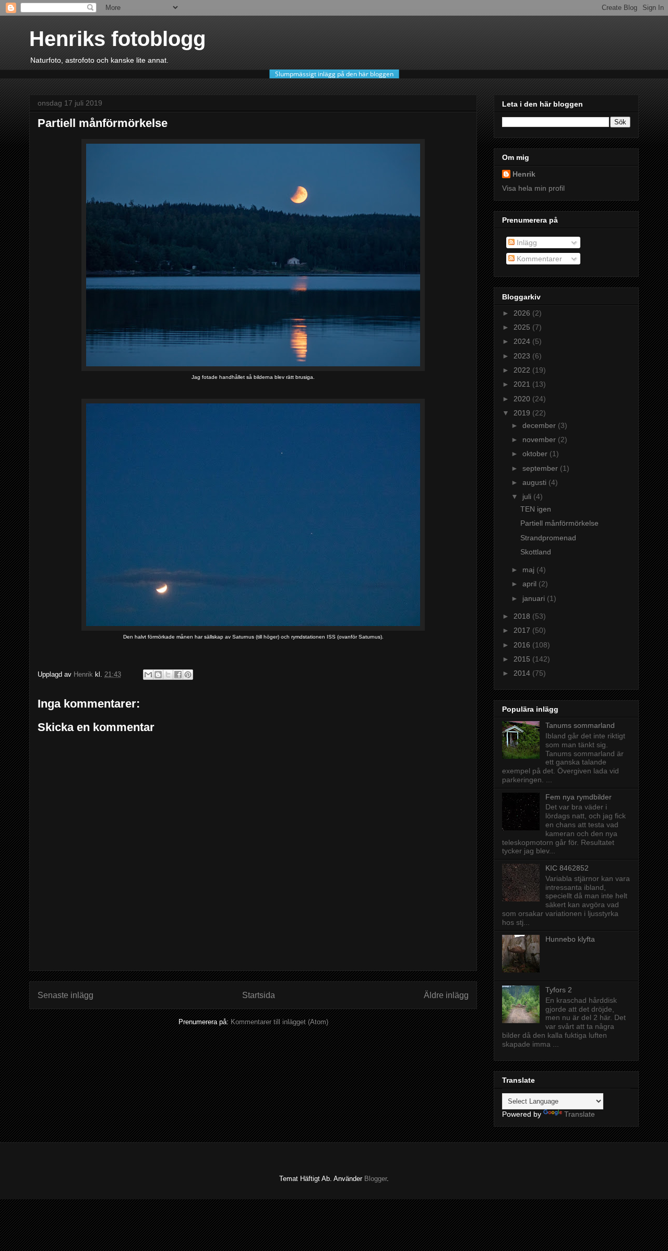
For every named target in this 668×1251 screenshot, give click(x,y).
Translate (579, 1114)
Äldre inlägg (446, 995)
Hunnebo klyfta (570, 939)
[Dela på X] (168, 674)
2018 (523, 616)
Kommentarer (538, 258)
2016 (523, 645)
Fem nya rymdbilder (578, 797)
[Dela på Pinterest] (188, 674)
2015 (523, 659)
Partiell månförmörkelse (559, 523)
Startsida (258, 995)
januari (534, 598)
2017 (523, 630)
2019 (523, 413)
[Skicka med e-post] (148, 674)
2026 (523, 313)
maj (529, 569)
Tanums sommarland (580, 725)
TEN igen (535, 509)
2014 (523, 673)
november (540, 439)
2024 (523, 341)
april (530, 584)
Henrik (523, 174)
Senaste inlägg (65, 995)
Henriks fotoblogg (117, 38)
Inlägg (526, 242)
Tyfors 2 (558, 990)
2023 (523, 356)
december (540, 425)
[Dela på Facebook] (178, 674)
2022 (523, 370)
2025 (523, 327)
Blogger (375, 1179)
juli (527, 496)
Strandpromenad (548, 538)
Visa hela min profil (533, 188)
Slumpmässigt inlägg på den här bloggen (334, 74)
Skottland (535, 552)
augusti (535, 482)
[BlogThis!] (158, 674)
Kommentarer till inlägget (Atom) (279, 1022)
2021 (523, 384)
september (541, 468)
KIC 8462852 (567, 868)
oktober (536, 453)
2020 (523, 399)
